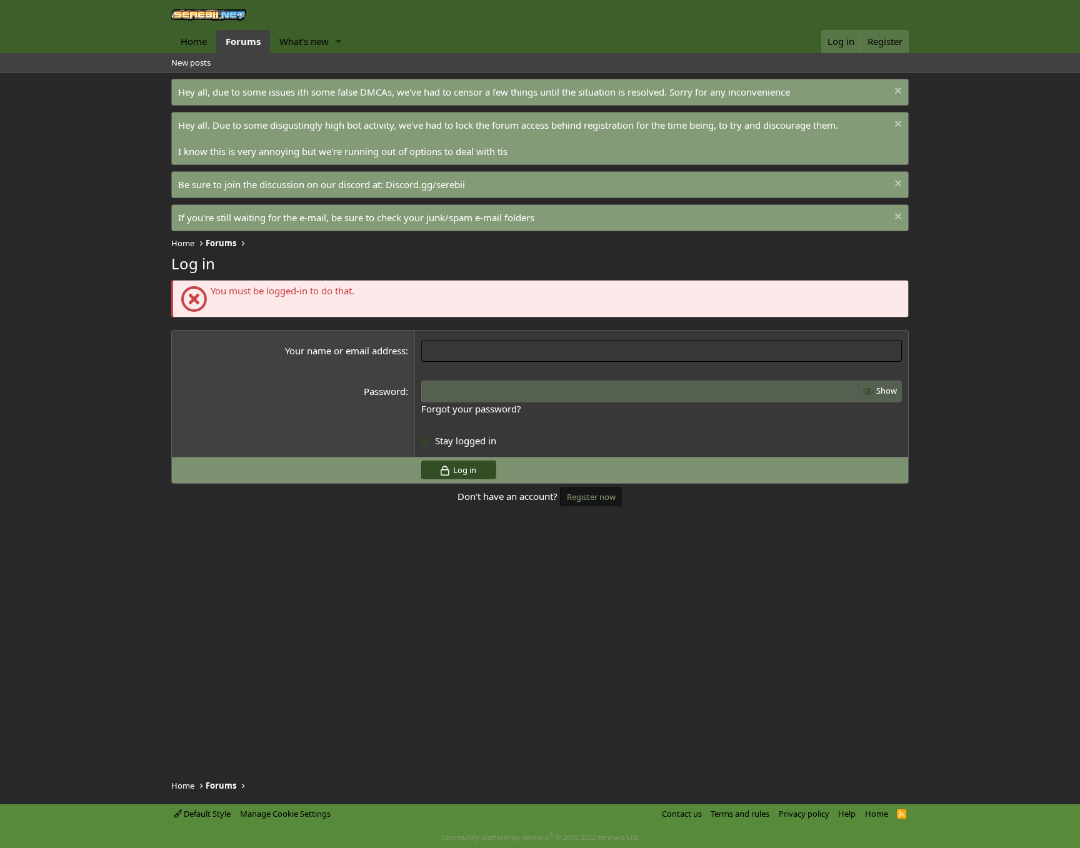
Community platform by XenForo (540, 837)
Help (847, 813)
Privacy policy (804, 813)
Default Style (206, 813)
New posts (191, 62)
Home (194, 41)
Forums (243, 41)
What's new (304, 41)
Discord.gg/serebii (425, 184)
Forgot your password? (471, 408)
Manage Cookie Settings (285, 813)
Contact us (682, 813)
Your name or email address (345, 350)
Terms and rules (740, 813)
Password (385, 391)
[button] (339, 41)
